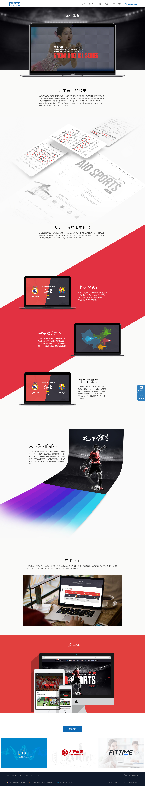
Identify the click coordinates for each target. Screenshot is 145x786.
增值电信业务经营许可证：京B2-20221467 (43, 782)
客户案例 (92, 4)
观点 (106, 4)
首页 (83, 4)
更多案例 (72, 729)
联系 (119, 4)
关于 (113, 4)
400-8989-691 (133, 775)
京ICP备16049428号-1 (66, 782)
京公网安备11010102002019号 (18, 782)
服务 (100, 4)
